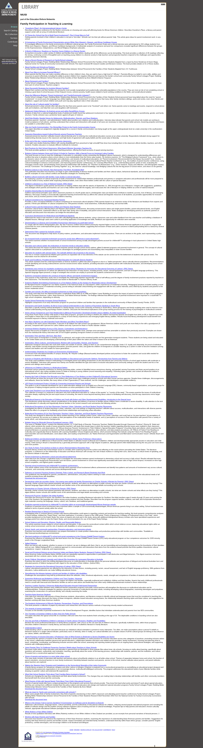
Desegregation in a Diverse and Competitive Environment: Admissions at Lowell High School (59, 223)
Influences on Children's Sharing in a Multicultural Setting (46, 367)
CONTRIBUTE (107, 729)
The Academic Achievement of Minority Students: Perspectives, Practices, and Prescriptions (59, 603)
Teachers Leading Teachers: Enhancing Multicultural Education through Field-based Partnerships (61, 585)
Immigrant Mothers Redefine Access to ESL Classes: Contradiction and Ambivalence (56, 329)
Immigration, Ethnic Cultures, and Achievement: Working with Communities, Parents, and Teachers (61, 343)
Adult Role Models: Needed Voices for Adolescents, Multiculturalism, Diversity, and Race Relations (61, 118)
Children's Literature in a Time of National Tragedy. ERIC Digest (48, 184)
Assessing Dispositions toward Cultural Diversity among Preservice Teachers (53, 134)
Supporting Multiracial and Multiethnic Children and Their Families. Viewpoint (53, 578)
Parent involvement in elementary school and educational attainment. (50, 457)
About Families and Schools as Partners (40, 67)
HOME (71, 729)
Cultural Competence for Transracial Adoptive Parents (45, 200)
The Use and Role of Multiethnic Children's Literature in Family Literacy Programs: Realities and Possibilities (65, 621)
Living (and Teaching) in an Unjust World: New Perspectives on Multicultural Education (57, 390)
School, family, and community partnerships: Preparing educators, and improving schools (58, 529)
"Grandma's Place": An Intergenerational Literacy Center (46, 28)
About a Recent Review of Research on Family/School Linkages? (49, 60)
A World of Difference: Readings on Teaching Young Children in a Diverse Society (55, 51)
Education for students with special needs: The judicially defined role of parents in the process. (60, 253)
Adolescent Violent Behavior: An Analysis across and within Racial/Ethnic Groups (55, 111)
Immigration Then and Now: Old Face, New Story (43, 336)
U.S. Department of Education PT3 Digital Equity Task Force (67, 733)
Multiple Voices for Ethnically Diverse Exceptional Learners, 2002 (49, 422)
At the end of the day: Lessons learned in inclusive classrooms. (48, 141)
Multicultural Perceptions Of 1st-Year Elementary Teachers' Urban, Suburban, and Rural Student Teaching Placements (69, 413)
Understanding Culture (33, 628)
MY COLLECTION (97, 729)
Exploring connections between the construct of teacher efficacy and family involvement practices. (61, 276)
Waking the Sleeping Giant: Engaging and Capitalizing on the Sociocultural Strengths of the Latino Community (65, 665)
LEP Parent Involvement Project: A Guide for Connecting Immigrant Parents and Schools (58, 383)
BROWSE (77, 729)
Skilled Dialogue (31, 543)
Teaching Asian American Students (38, 594)
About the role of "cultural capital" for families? (42, 104)
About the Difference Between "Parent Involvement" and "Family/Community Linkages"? (57, 95)
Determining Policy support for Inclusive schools (43, 232)
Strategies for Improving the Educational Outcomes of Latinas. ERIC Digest (53, 566)
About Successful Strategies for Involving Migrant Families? (47, 88)
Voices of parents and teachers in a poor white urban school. (47, 656)
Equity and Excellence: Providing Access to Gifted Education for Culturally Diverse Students (59, 260)
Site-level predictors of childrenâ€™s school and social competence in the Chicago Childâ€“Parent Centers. (65, 536)
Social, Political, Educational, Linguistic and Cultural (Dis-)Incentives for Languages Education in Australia (64, 559)
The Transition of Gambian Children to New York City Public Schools (50, 614)
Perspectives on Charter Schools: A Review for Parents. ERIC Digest (50, 488)
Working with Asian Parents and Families (40, 717)
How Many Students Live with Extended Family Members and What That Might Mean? (57, 322)
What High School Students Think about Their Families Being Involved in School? (55, 674)
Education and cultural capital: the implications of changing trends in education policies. (57, 246)
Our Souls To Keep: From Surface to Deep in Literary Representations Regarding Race (57, 448)
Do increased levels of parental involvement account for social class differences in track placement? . (62, 239)
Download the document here (36, 478)
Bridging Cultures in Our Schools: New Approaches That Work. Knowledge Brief (54, 170)
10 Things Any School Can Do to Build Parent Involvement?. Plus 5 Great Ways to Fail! (57, 35)
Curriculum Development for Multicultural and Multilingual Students (49, 216)
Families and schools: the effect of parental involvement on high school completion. (56, 292)
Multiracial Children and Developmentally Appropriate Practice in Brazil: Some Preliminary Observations (63, 439)
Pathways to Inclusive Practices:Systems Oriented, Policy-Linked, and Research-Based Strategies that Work (65, 473)
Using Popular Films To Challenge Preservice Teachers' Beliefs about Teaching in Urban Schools (61, 647)
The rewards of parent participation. (38, 608)
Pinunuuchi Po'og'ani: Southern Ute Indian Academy (44, 495)
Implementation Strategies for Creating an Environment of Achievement (51, 352)
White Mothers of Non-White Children (39, 712)
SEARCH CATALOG (86, 729)
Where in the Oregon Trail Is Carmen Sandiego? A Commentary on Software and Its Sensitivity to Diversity (64, 703)
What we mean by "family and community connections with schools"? (50, 692)
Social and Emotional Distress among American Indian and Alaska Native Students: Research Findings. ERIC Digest (68, 552)
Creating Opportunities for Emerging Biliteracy (42, 191)
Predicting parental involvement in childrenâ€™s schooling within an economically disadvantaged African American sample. (70, 504)
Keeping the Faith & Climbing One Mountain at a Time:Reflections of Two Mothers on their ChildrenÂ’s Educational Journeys (71, 376)
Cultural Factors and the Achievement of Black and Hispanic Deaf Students (52, 207)
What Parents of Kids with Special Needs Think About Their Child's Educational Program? (58, 681)
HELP (113, 729)
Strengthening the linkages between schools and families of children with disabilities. (56, 573)
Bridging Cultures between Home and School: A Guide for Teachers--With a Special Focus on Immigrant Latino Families (69, 153)
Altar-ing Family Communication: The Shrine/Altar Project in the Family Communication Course (60, 127)
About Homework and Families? (37, 81)
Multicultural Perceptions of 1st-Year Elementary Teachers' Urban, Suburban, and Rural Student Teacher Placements (68, 406)
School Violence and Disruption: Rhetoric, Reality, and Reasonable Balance (53, 522)
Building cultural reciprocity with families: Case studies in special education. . (53, 177)
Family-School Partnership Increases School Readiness (45, 300)
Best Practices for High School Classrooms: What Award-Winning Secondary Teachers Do (58, 148)
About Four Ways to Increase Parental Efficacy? (43, 72)
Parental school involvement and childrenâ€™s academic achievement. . (52, 465)
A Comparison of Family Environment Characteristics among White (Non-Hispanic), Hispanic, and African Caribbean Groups (71, 42)
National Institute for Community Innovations (50, 735)
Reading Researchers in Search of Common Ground (44, 511)
